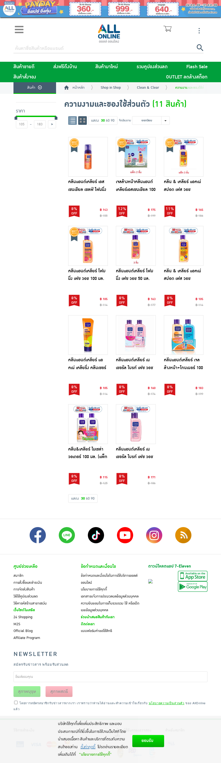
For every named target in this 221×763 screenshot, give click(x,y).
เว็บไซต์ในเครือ (24, 610)
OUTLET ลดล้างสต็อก (187, 77)
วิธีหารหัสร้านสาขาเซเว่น (30, 603)
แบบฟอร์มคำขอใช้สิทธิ (96, 631)
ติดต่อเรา (88, 624)
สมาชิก (18, 575)
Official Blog (23, 631)
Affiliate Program (26, 638)
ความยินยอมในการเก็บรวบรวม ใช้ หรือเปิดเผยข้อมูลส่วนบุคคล (110, 607)
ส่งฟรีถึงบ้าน (65, 66)
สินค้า (31, 87)
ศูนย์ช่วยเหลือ (25, 566)
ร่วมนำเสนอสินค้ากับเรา (98, 617)
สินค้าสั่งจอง (24, 77)
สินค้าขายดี (23, 66)
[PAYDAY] (110, 8)
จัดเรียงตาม (125, 120)
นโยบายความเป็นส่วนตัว (166, 703)
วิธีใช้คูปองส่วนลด (25, 596)
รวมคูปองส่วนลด (152, 66)
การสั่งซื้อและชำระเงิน (27, 582)
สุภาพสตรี (59, 691)
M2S (16, 624)
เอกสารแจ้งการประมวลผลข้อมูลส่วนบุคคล (110, 596)
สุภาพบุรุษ (27, 691)
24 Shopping (22, 617)
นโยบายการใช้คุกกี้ (94, 589)
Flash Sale (197, 66)
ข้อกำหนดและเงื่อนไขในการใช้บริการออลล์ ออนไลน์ (109, 579)
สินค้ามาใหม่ (106, 66)
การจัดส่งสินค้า (24, 589)
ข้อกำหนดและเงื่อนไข (98, 566)
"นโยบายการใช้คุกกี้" (95, 754)
